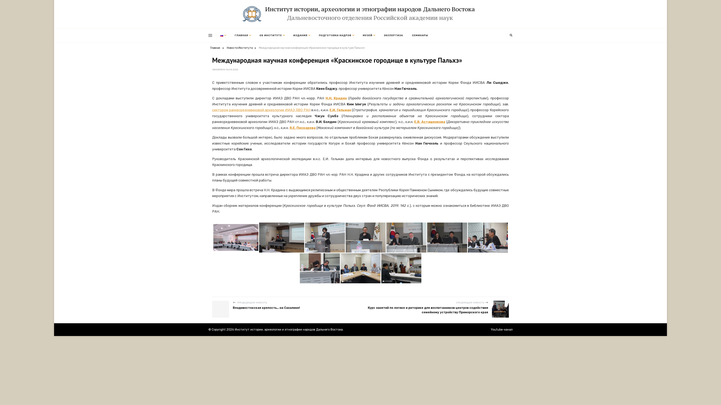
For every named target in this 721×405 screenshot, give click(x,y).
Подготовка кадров (335, 35)
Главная (241, 35)
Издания (300, 35)
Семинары (420, 35)
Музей (367, 35)
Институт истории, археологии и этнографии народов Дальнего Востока (370, 9)
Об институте (270, 35)
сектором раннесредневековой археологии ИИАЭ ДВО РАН (261, 110)
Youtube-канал (502, 329)
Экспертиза (393, 35)
